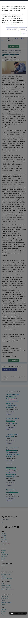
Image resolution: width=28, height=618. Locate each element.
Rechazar (22, 29)
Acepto (23, 33)
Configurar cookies (12, 29)
